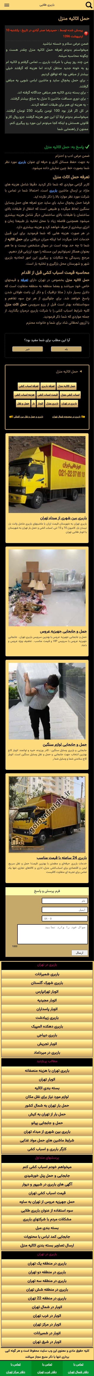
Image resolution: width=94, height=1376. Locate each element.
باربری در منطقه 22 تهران (47, 1298)
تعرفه (24, 280)
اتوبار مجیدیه (47, 1000)
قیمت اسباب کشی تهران (47, 1193)
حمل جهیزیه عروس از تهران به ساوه (47, 1202)
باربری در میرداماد (47, 1053)
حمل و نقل (23, 403)
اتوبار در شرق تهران (47, 1342)
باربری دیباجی (47, 1035)
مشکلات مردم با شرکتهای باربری (47, 1219)
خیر (28, 349)
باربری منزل (52, 403)
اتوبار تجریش (47, 1044)
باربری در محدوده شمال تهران (66, 417)
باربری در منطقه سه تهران (47, 1281)
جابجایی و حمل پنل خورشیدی (47, 1176)
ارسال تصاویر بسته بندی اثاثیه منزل (47, 1245)
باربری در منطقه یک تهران (47, 1263)
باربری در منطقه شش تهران (47, 1290)
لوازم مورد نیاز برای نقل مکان (47, 1097)
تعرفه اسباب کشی (28, 386)
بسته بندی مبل (47, 1228)
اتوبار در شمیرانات (47, 1333)
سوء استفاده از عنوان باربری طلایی (47, 1211)
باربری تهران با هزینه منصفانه (47, 1071)
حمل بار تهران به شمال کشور (47, 1106)
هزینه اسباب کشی (25, 395)
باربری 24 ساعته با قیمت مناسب (62, 858)
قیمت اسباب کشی (48, 395)
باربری (22, 162)
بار (33, 403)
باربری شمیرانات (47, 974)
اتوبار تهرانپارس (47, 992)
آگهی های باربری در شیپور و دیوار (47, 1184)
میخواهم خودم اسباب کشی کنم (47, 1167)
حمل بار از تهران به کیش (47, 1114)
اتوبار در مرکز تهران (47, 1324)
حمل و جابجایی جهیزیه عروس (63, 631)
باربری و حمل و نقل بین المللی (28, 417)
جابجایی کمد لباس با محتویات (47, 1237)
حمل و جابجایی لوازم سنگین (65, 745)
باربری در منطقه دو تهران (47, 1272)
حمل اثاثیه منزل (67, 371)
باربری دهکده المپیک (47, 1026)
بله (66, 349)
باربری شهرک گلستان (47, 983)
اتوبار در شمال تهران (47, 1307)
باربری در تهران (69, 403)
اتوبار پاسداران (47, 1009)
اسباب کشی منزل (70, 395)
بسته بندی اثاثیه (47, 1088)
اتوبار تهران (47, 1079)
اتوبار (40, 403)
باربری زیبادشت (47, 1018)
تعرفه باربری (48, 386)
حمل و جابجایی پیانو (47, 1123)
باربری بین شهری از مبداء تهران (63, 518)
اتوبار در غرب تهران (47, 1316)
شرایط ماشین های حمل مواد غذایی (47, 1140)
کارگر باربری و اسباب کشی (47, 1149)
